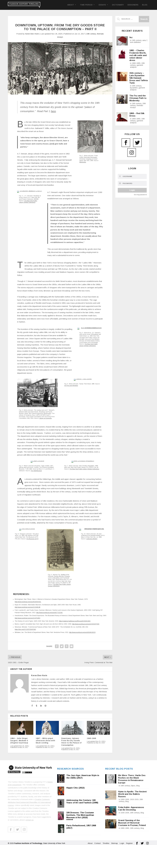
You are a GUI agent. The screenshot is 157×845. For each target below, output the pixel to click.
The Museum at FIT (32, 538)
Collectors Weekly (91, 538)
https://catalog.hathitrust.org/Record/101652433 (74, 621)
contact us (29, 820)
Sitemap (114, 843)
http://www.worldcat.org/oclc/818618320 (82, 632)
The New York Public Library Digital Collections (28, 201)
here (53, 111)
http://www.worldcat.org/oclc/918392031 (28, 602)
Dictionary (118, 5)
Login (132, 190)
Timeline (106, 843)
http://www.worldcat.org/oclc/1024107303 (85, 624)
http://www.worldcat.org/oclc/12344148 (27, 607)
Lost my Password (140, 195)
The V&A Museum (36, 470)
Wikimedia (82, 162)
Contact (97, 843)
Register (129, 843)
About (70, 5)
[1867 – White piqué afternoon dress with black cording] (47, 728)
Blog (144, 5)
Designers (132, 5)
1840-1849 (91, 738)
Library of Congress (45, 418)
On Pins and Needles (71, 385)
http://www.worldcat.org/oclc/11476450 (27, 618)
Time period (86, 5)
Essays (102, 5)
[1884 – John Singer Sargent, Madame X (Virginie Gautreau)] (21, 728)
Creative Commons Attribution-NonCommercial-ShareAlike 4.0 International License (29, 802)
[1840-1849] (98, 728)
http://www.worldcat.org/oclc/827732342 (49, 612)
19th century (91, 34)
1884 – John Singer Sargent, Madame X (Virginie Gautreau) (19, 740)
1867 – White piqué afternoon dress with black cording (45, 740)
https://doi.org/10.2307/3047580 (25, 629)
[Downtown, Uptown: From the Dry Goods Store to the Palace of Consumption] (72, 728)
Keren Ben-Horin (32, 34)
